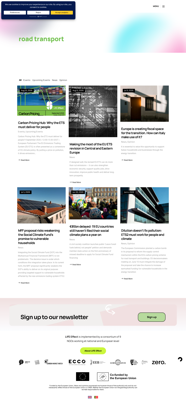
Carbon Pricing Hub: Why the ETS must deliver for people (41, 124)
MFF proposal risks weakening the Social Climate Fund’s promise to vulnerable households (39, 236)
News (72, 157)
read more (25, 160)
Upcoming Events (34, 131)
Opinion (131, 142)
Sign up (152, 317)
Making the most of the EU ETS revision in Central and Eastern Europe (91, 148)
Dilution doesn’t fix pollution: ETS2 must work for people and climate (142, 234)
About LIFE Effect (93, 350)
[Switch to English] (90, 397)
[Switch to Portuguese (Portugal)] (96, 397)
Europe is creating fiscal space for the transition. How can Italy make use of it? (143, 133)
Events (21, 131)
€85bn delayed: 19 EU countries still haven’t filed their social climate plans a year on (92, 230)
